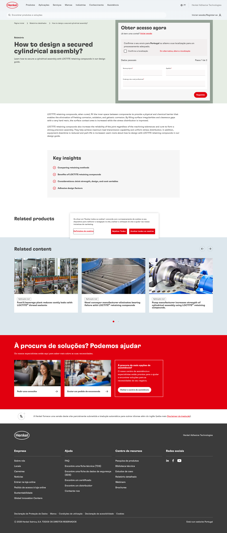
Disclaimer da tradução (178, 416)
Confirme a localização (138, 51)
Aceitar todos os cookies (142, 231)
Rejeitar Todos (119, 231)
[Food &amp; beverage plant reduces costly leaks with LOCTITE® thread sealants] (46, 285)
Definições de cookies (84, 231)
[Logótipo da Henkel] (12, 5)
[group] (113, 289)
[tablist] (113, 321)
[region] (114, 225)
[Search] (10, 15)
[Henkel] (22, 435)
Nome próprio (127, 68)
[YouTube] (179, 460)
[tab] (113, 321)
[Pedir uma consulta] (37, 378)
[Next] (208, 248)
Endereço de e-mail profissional (133, 79)
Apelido (168, 68)
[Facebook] (173, 460)
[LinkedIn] (167, 460)
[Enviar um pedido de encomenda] (87, 378)
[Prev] (201, 248)
